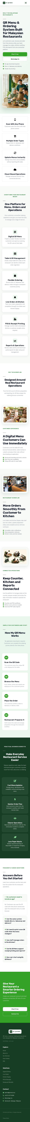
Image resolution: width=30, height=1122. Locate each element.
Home (4, 1050)
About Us (5, 1053)
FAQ (4, 1061)
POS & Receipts (7, 1079)
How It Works (6, 1058)
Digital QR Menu (7, 1071)
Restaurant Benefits (8, 1082)
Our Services (6, 1056)
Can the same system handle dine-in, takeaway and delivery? (15, 921)
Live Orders (6, 1074)
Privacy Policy (6, 1118)
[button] (25, 2)
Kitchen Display (7, 1077)
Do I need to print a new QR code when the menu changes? (15, 932)
